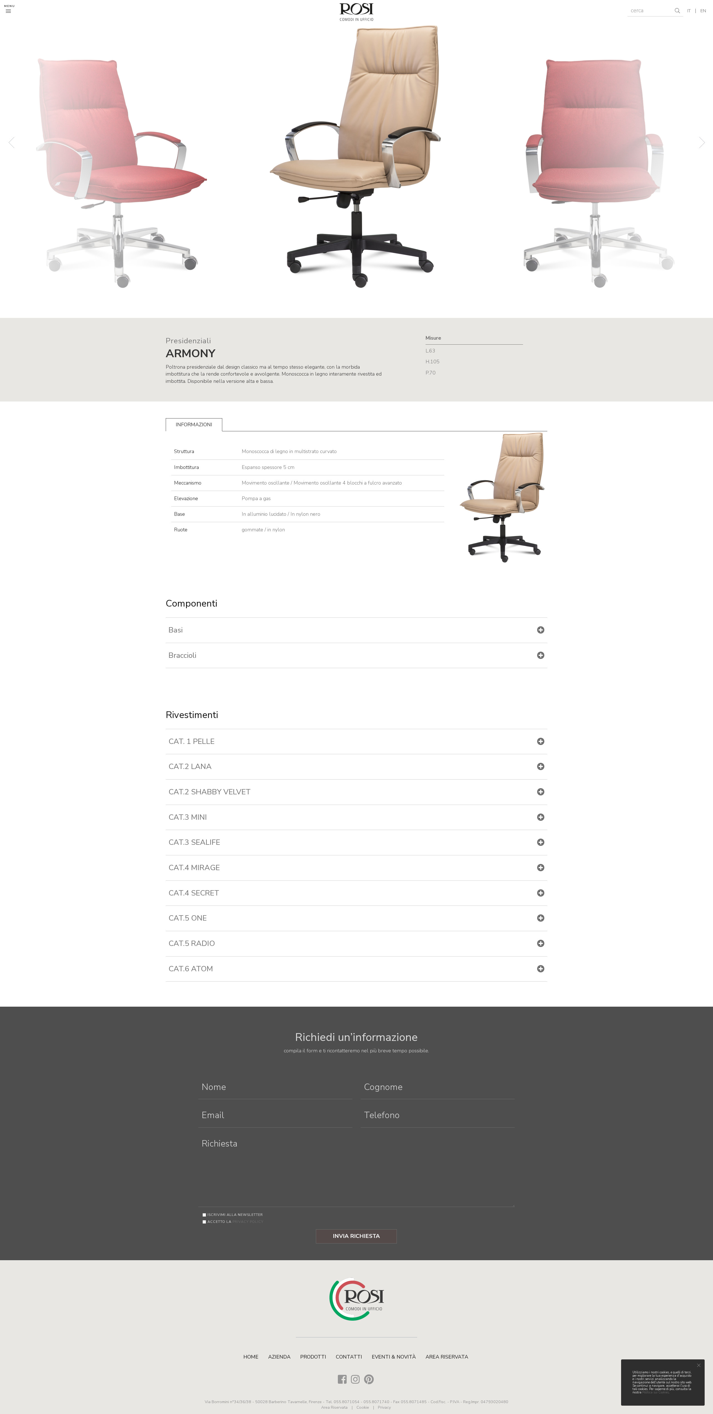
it (689, 11)
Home (250, 1357)
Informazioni (194, 424)
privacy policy (248, 1221)
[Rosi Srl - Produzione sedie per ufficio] (356, 11)
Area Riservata (447, 1357)
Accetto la (235, 1221)
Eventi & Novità (394, 1357)
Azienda (279, 1357)
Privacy (384, 1407)
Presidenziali (188, 341)
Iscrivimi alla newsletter (235, 1214)
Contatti (349, 1357)
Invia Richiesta (356, 1236)
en (703, 11)
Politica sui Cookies (655, 1392)
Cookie (362, 1407)
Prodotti (313, 1357)
